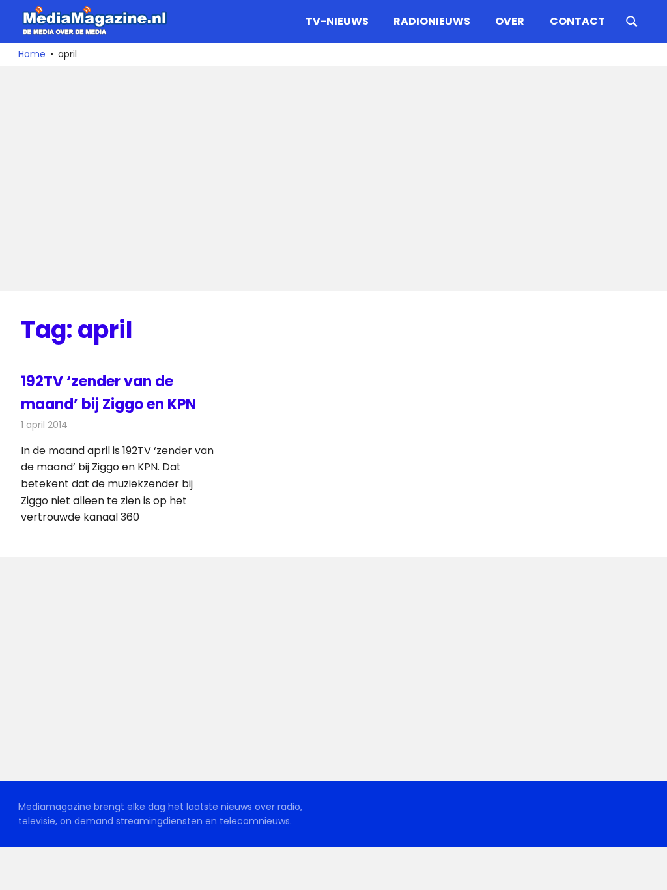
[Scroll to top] (647, 870)
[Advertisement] (333, 178)
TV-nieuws (337, 21)
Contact (577, 21)
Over (509, 21)
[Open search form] (631, 20)
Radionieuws (431, 21)
